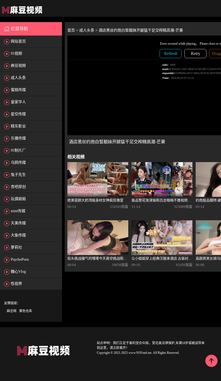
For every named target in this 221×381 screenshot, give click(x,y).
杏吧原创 (18, 187)
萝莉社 (16, 247)
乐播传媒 (18, 138)
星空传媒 (18, 114)
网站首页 (18, 41)
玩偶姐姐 (18, 199)
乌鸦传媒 (18, 162)
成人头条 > (89, 30)
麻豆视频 (18, 66)
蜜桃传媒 (18, 90)
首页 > (73, 30)
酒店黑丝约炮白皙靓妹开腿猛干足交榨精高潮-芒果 (141, 30)
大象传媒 (18, 235)
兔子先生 (18, 175)
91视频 (16, 53)
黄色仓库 (25, 311)
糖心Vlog (18, 272)
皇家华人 (18, 102)
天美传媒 (18, 223)
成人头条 (18, 78)
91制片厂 (18, 150)
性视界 (16, 284)
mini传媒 (18, 211)
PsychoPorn (20, 259)
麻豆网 (11, 311)
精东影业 (18, 126)
